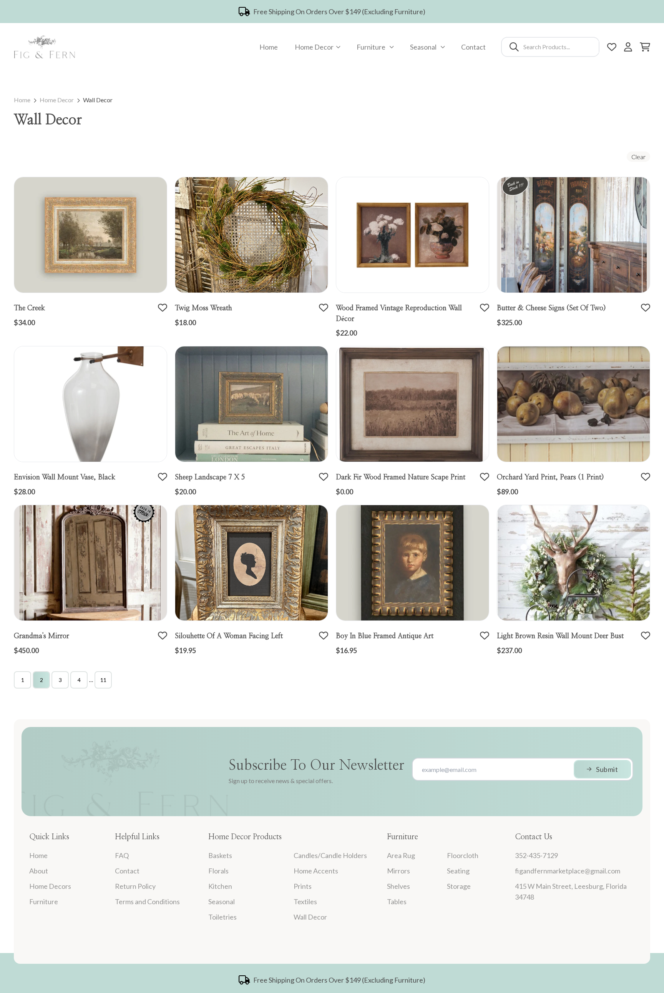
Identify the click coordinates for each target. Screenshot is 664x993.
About (38, 871)
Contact (473, 47)
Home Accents (316, 871)
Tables (397, 901)
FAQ (122, 855)
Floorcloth (462, 855)
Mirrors (398, 871)
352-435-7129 (536, 855)
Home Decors (50, 886)
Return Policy (135, 886)
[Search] (514, 47)
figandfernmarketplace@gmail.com (567, 871)
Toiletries (222, 917)
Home (268, 47)
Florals (218, 871)
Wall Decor (98, 99)
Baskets (220, 855)
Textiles (305, 901)
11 (103, 680)
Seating (458, 871)
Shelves (398, 886)
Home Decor (314, 47)
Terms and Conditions (147, 901)
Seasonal (423, 47)
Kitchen (220, 886)
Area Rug (401, 855)
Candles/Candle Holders (330, 855)
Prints (303, 886)
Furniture (371, 47)
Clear (638, 156)
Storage (459, 886)
